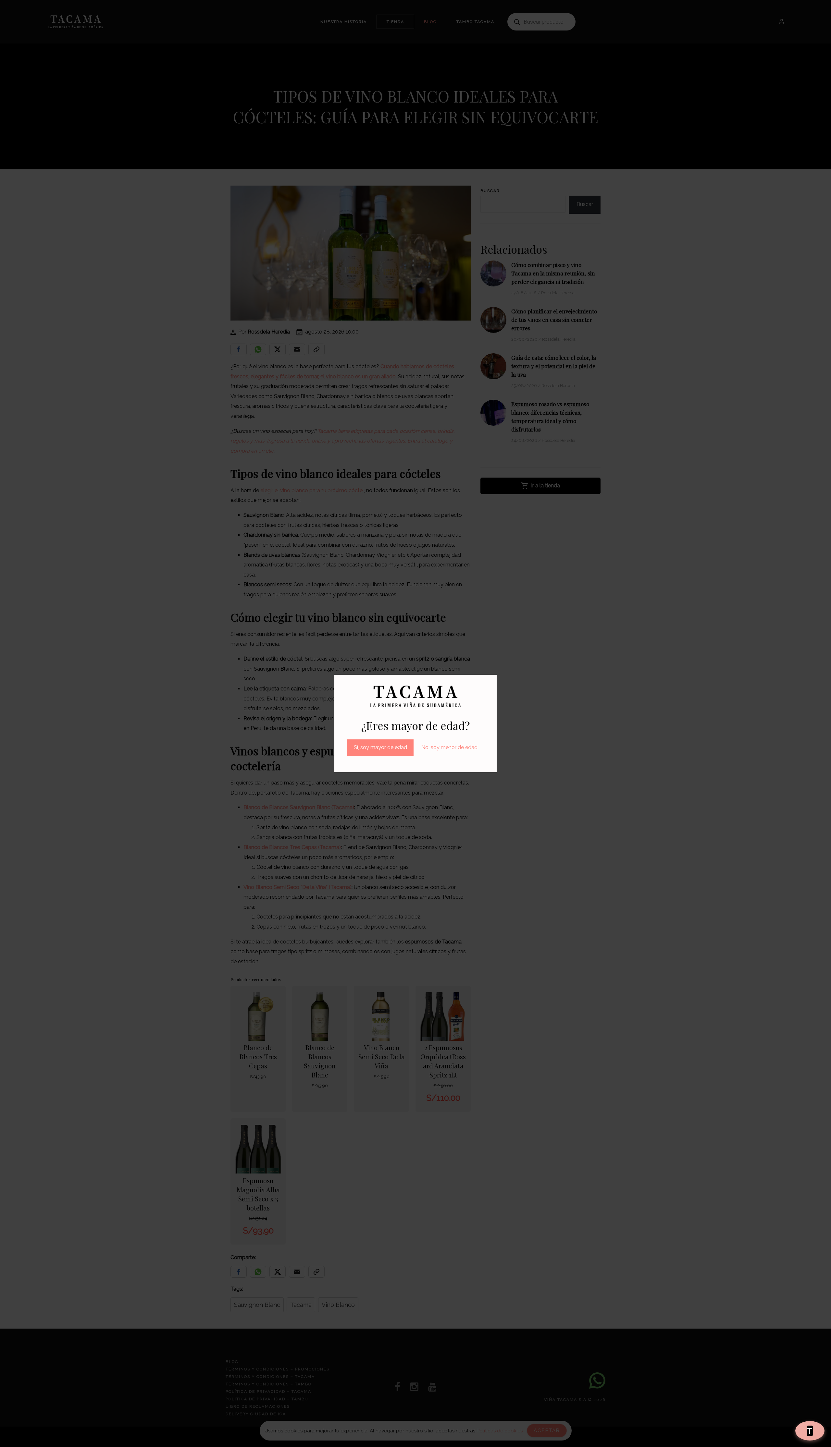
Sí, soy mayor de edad (380, 747)
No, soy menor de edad (449, 747)
